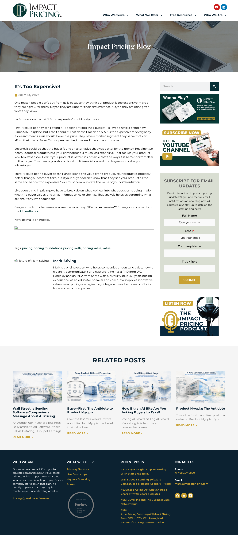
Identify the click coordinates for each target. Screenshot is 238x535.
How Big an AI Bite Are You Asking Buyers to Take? (144, 410)
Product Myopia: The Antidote (200, 408)
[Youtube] (217, 7)
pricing (27, 248)
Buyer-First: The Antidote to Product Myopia (90, 410)
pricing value (92, 248)
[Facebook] (177, 495)
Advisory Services (78, 469)
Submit (189, 280)
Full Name (189, 215)
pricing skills (72, 248)
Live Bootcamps (77, 474)
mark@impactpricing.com (191, 483)
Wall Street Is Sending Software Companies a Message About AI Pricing (34, 412)
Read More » (23, 437)
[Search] (214, 86)
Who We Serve (114, 15)
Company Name (189, 246)
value (106, 248)
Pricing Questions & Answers (31, 498)
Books (71, 484)
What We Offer (147, 15)
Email (189, 231)
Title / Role (189, 261)
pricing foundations (48, 248)
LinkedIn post (30, 211)
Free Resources (181, 15)
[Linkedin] (224, 7)
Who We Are (213, 15)
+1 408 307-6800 (185, 472)
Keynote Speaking (78, 479)
